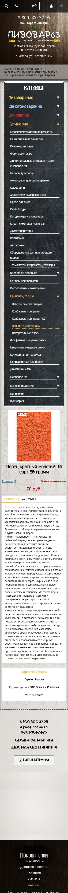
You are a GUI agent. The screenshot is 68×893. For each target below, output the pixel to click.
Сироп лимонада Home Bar (27, 223)
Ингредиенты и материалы (27, 288)
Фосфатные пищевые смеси (28, 340)
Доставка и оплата (34, 867)
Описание (12, 499)
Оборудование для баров (26, 361)
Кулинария (33, 68)
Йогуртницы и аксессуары (27, 216)
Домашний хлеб (20, 369)
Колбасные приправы (26, 311)
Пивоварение (21, 97)
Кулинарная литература (25, 354)
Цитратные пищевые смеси (27, 347)
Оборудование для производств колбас (31, 255)
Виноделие (19, 115)
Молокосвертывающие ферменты (31, 131)
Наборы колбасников (24, 280)
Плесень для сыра (21, 146)
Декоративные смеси (25, 333)
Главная (7, 68)
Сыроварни (17, 187)
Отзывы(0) (9, 481)
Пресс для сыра (20, 202)
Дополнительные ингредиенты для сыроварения (32, 163)
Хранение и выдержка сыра (28, 194)
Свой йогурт (18, 209)
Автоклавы (17, 245)
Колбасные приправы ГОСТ (29, 318)
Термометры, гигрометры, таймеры (32, 264)
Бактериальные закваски (26, 139)
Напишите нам (36, 760)
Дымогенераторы (21, 230)
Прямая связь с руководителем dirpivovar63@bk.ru (34, 48)
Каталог (19, 68)
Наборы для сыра (21, 173)
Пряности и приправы (41, 71)
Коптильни (17, 238)
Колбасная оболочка (23, 272)
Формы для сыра (21, 153)
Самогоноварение (25, 106)
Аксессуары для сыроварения (29, 180)
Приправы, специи (14, 71)
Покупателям (34, 860)
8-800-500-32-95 (34, 17)
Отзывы (30, 499)
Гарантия (34, 873)
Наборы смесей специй (27, 304)
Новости (34, 885)
